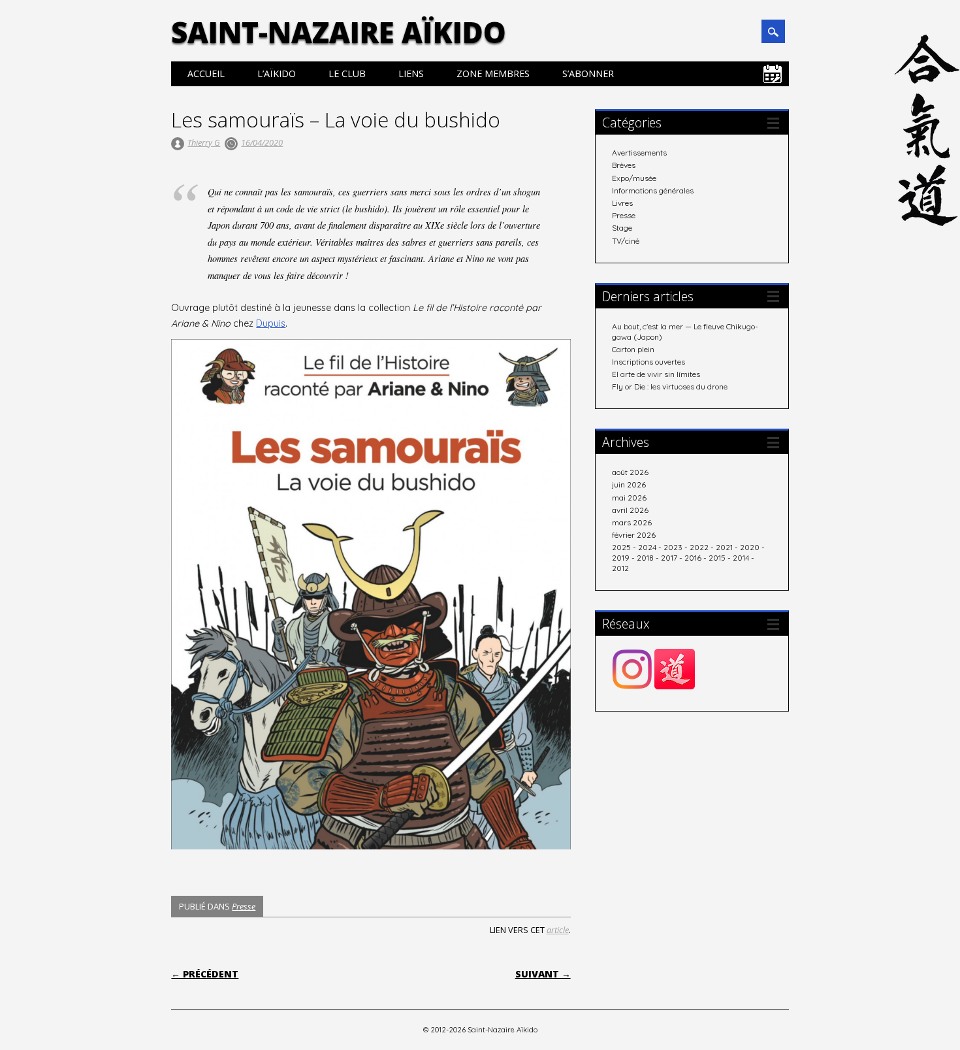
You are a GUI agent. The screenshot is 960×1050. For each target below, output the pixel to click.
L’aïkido (276, 73)
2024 (647, 547)
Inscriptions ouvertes (648, 362)
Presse (243, 906)
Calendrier (772, 73)
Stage (622, 228)
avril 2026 (630, 510)
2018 (645, 558)
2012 (620, 568)
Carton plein (633, 349)
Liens (411, 73)
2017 (669, 558)
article (558, 930)
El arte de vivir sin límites (656, 374)
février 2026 (634, 535)
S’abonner (588, 73)
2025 (621, 547)
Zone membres (493, 73)
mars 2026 (632, 522)
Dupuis (270, 323)
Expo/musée (634, 178)
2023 (673, 547)
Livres (622, 203)
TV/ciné (625, 241)
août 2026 (630, 472)
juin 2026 (629, 484)
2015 (717, 558)
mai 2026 (629, 497)
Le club (347, 73)
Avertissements (639, 152)
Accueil (206, 73)
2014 (741, 558)
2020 (750, 547)
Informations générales (653, 190)
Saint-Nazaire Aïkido (338, 32)
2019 (621, 558)
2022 (699, 547)
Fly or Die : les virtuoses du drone (670, 386)
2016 (692, 558)
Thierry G (203, 142)
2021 (724, 547)
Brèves (623, 165)
